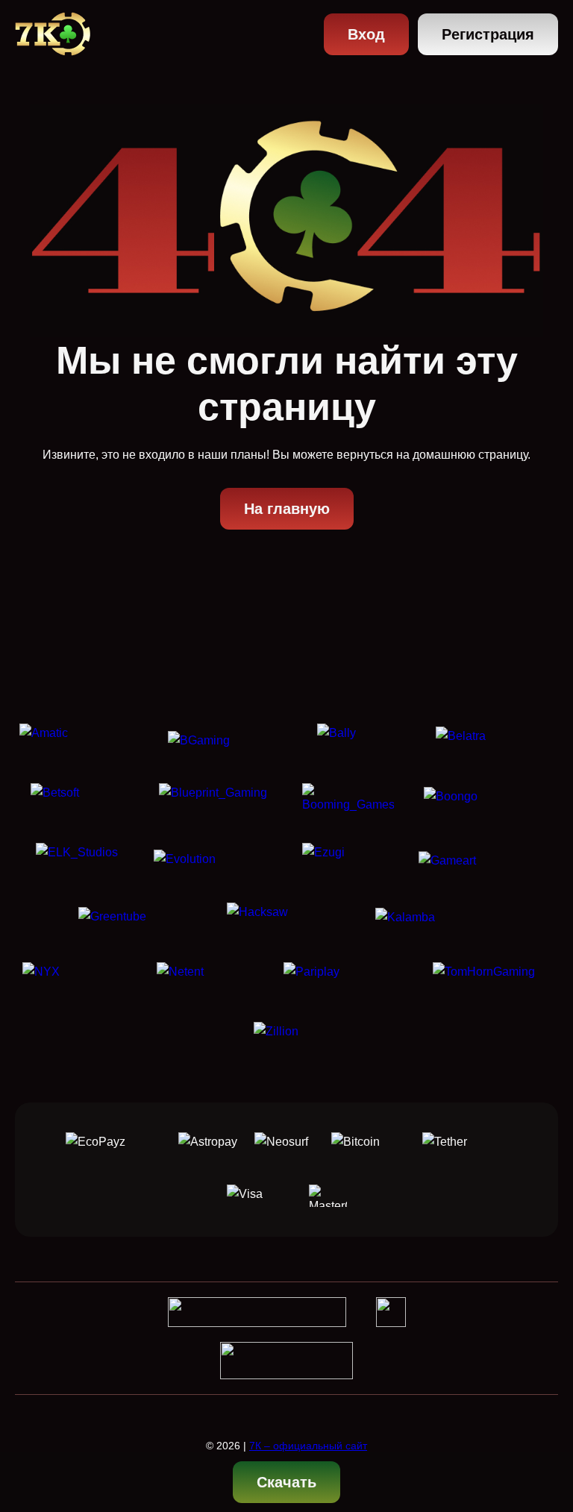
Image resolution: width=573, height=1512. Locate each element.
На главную (287, 509)
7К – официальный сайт (308, 1446)
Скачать (286, 1482)
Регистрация (488, 34)
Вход (366, 34)
